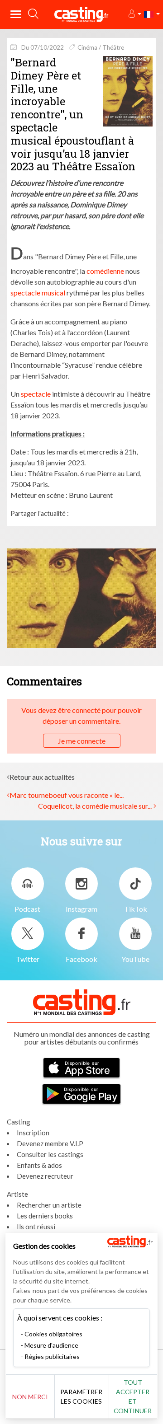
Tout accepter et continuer (133, 1396)
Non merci (30, 1397)
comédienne (105, 271)
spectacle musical (37, 292)
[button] (134, 14)
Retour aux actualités (42, 777)
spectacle (36, 393)
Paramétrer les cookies (81, 1396)
